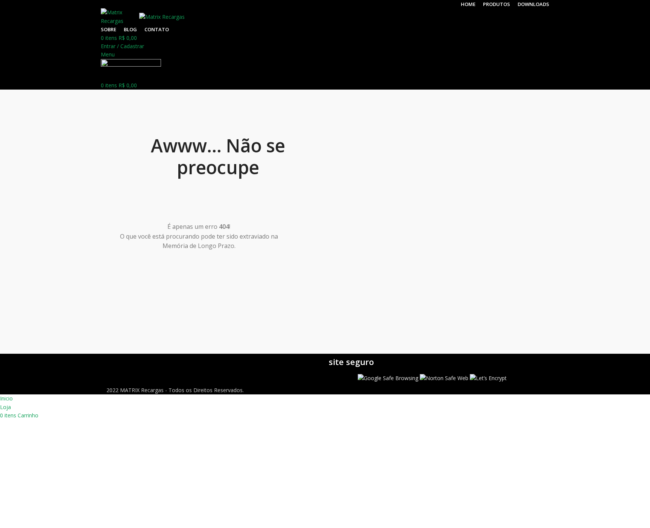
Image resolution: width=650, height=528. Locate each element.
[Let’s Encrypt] (488, 377)
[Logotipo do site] (120, 16)
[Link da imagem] (217, 362)
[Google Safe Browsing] (388, 377)
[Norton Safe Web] (444, 377)
